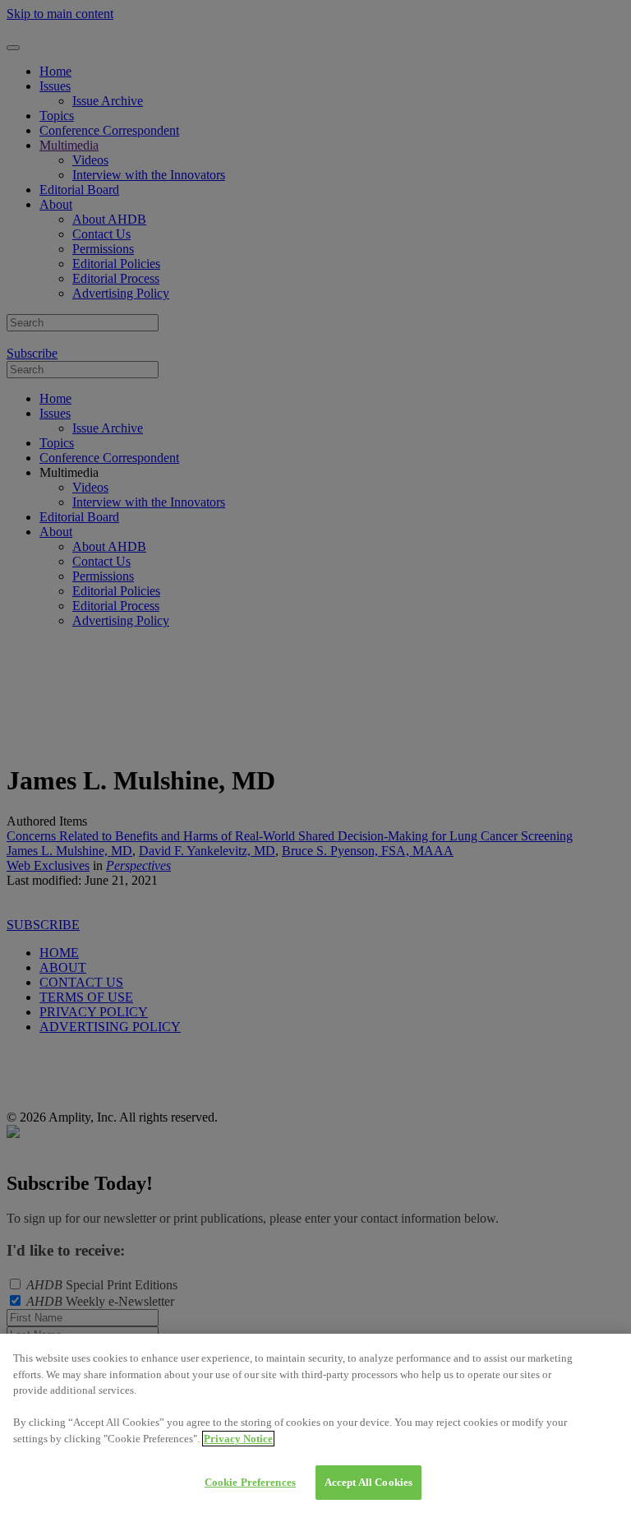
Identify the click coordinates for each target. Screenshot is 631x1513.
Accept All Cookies (368, 1482)
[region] (315, 1423)
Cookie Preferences (250, 1482)
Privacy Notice (238, 1438)
